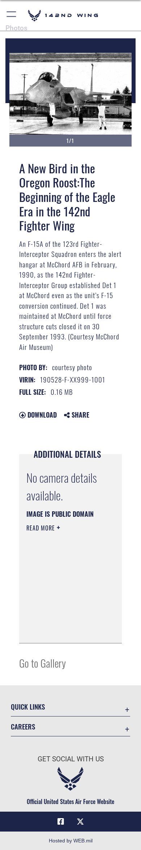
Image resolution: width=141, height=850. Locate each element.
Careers (23, 726)
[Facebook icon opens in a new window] (60, 821)
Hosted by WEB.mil (71, 840)
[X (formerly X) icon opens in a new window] (80, 821)
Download (41, 414)
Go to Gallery (42, 663)
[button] (12, 15)
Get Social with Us (71, 759)
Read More (41, 528)
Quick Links (28, 706)
